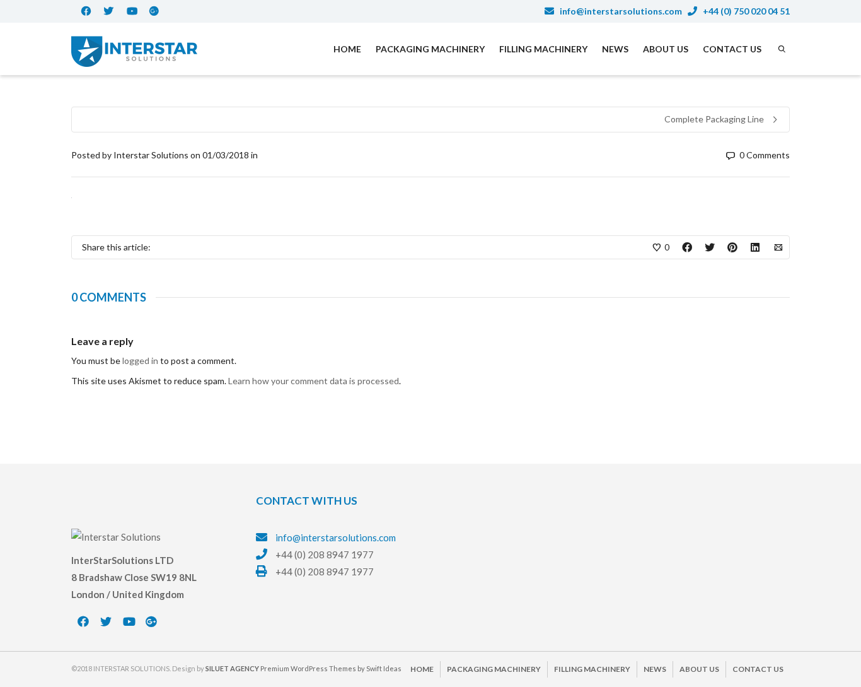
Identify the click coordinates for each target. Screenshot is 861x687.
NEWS (615, 49)
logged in (140, 360)
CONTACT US (732, 49)
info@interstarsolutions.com (620, 11)
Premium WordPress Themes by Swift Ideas (331, 668)
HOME (347, 49)
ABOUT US (665, 49)
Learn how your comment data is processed (313, 380)
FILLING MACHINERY (543, 49)
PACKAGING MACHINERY (430, 49)
